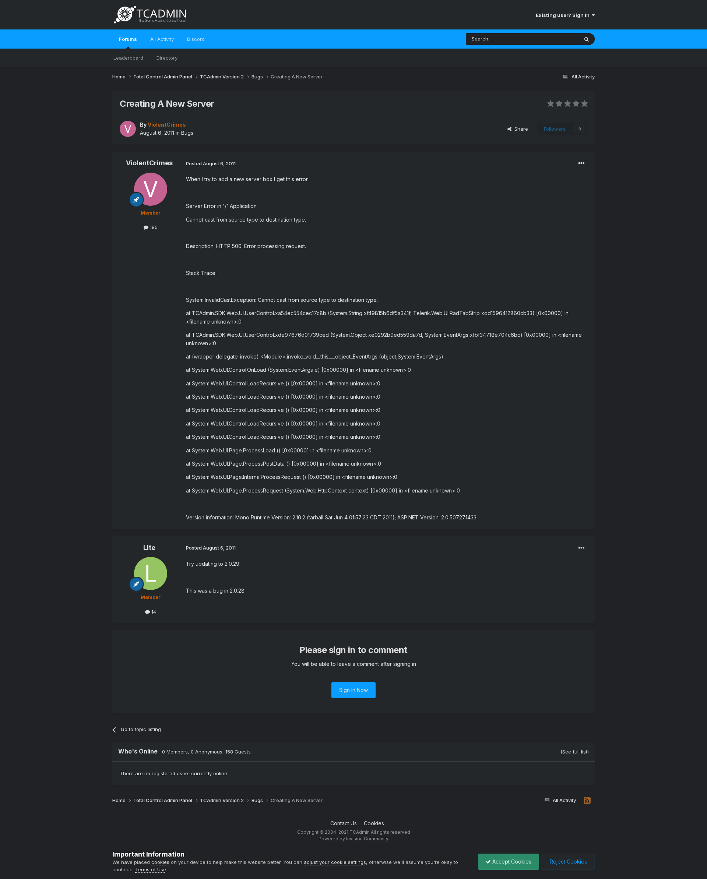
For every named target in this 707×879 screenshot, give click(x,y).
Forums (128, 39)
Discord (196, 39)
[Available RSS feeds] (587, 800)
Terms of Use (150, 869)
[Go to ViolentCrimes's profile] (128, 129)
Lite (149, 547)
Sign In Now (353, 690)
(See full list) (574, 752)
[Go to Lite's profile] (150, 573)
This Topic (557, 39)
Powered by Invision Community (353, 838)
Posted (211, 163)
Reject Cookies (567, 861)
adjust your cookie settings (335, 862)
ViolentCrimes (149, 163)
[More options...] (581, 163)
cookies (160, 862)
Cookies (374, 823)
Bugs (187, 133)
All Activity (162, 39)
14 (153, 612)
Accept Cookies (511, 861)
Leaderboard (128, 58)
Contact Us (343, 823)
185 (153, 227)
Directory (166, 58)
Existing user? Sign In (564, 15)
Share (519, 129)
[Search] (586, 39)
